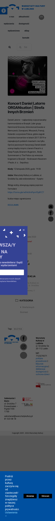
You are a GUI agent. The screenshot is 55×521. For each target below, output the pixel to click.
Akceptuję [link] (30, 496)
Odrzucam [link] (45, 496)
